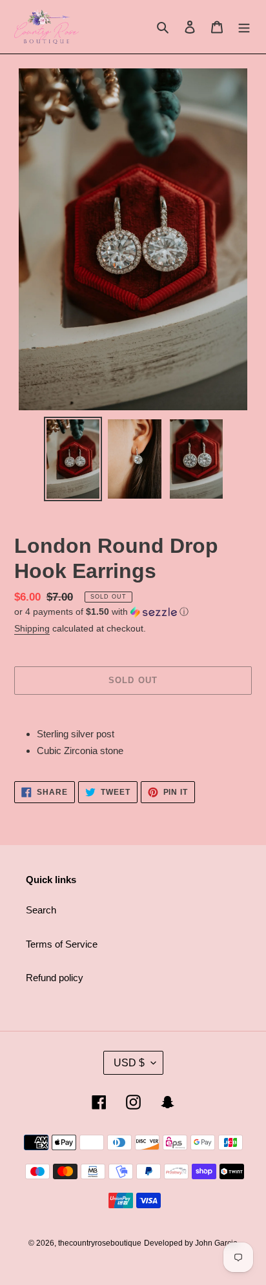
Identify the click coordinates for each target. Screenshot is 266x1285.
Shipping (32, 628)
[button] (101, 612)
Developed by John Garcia (191, 1243)
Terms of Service (61, 944)
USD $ (129, 1062)
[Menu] (244, 27)
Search (41, 909)
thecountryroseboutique (99, 1243)
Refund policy (54, 977)
